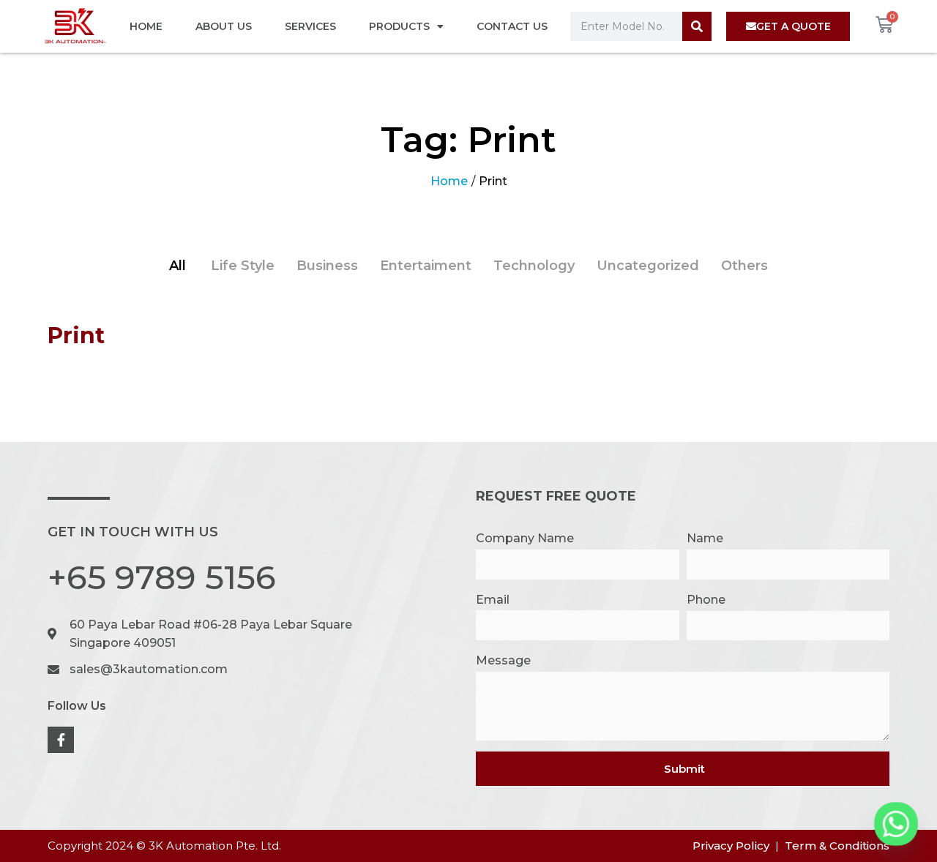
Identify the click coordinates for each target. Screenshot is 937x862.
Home (146, 26)
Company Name (525, 538)
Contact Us (512, 26)
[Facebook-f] (61, 740)
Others (744, 266)
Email (492, 600)
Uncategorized (648, 266)
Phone (706, 600)
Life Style (243, 266)
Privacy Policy (731, 845)
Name (705, 538)
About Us (223, 26)
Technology (534, 266)
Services (310, 26)
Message (503, 660)
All (177, 266)
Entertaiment (425, 266)
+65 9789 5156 (162, 577)
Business (327, 266)
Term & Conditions (837, 845)
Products (399, 26)
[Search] (697, 26)
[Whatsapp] (896, 824)
